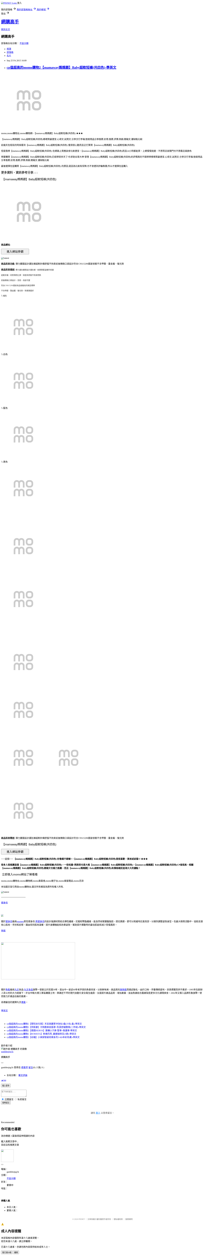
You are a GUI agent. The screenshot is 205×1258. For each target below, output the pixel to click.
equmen (20, 921)
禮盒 (23, 1002)
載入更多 (5, 1086)
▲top (3, 1080)
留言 (30, 1067)
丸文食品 (28, 989)
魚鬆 (3, 931)
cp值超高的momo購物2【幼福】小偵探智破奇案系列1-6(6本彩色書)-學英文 (43, 1037)
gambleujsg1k (7, 1051)
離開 (16, 1252)
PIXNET (82, 1219)
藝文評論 (22, 1075)
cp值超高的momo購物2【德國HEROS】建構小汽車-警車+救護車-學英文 (42, 1030)
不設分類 (24, 43)
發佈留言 (5, 1103)
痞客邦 (24, 1067)
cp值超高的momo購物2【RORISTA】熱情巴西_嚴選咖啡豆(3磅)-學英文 (41, 1034)
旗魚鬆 (123, 989)
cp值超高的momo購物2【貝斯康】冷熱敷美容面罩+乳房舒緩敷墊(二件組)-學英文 (46, 1027)
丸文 (17, 989)
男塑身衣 (39, 921)
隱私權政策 (118, 1219)
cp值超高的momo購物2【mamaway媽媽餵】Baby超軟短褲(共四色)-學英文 (61, 67)
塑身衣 (4, 903)
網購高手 (10, 21)
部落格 (10, 52)
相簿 (9, 49)
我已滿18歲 (6, 1252)
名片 (9, 55)
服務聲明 (129, 1219)
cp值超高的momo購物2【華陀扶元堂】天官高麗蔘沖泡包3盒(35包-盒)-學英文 (44, 1024)
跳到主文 (5, 29)
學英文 (4, 1010)
